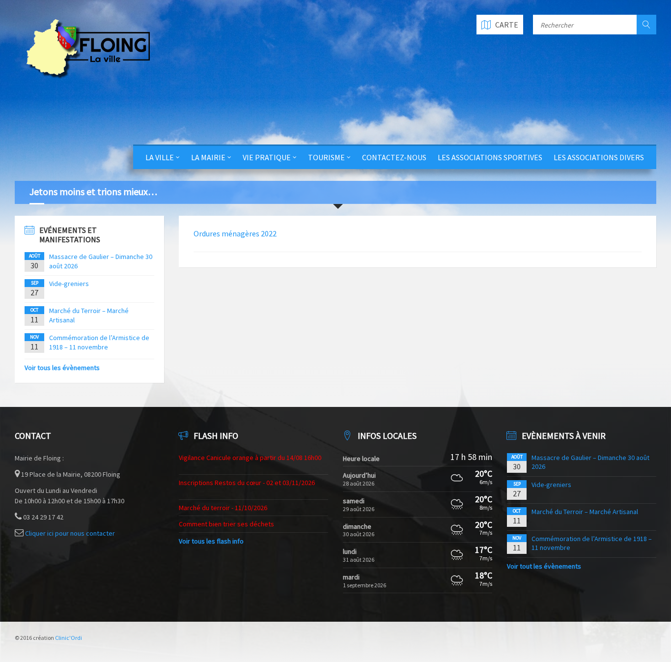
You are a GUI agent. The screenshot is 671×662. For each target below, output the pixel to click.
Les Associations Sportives (490, 157)
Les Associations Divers (599, 157)
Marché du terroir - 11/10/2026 (223, 507)
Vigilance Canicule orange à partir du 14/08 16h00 (250, 457)
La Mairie (208, 157)
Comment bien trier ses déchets (226, 523)
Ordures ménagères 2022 (235, 233)
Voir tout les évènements (544, 566)
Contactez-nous (394, 157)
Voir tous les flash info (211, 541)
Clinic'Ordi (68, 637)
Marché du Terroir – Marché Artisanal (584, 511)
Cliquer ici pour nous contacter (70, 533)
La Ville (159, 157)
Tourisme (326, 157)
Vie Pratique (267, 157)
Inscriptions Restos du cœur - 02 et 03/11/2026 (247, 482)
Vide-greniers (69, 283)
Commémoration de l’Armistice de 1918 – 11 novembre (99, 342)
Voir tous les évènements (62, 367)
